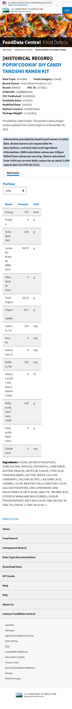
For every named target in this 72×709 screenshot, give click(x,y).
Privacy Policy (12, 662)
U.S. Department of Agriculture (27, 9)
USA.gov (9, 673)
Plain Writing (11, 641)
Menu (67, 10)
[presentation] (13, 172)
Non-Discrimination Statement (20, 668)
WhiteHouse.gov (13, 678)
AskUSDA (9, 625)
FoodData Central (23, 49)
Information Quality (15, 657)
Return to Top (10, 518)
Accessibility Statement (16, 652)
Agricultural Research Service (21, 11)
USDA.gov (10, 630)
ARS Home (7, 49)
